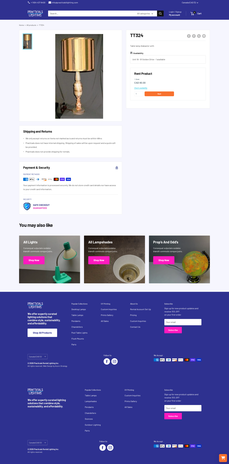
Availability (138, 53)
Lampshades (91, 401)
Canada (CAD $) (35, 356)
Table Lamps (77, 315)
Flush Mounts (77, 338)
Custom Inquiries (109, 309)
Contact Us (135, 327)
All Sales (105, 321)
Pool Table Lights (79, 332)
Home (21, 25)
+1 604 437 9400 (38, 2)
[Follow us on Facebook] (107, 361)
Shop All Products (42, 332)
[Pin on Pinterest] (194, 36)
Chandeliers (77, 327)
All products (31, 25)
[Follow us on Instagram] (114, 361)
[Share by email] (204, 36)
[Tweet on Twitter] (199, 36)
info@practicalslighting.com (65, 2)
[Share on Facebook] (189, 36)
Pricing (133, 315)
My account (174, 14)
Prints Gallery (107, 315)
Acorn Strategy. (61, 366)
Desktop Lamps (78, 309)
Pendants (75, 321)
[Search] (160, 13)
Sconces (89, 419)
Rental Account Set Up (140, 309)
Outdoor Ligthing (93, 425)
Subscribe (173, 330)
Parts (73, 344)
